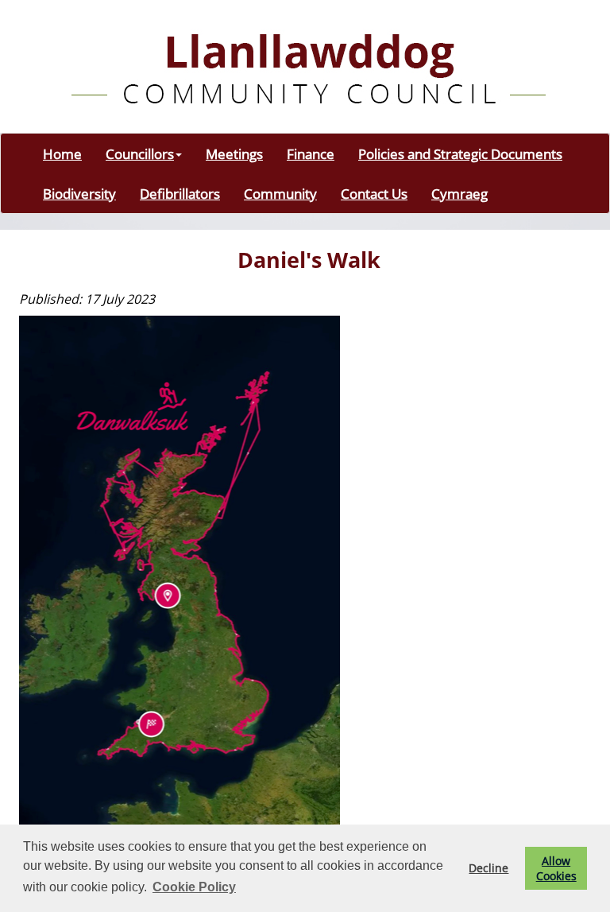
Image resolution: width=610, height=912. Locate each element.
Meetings (234, 153)
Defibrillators (180, 193)
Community (280, 193)
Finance (310, 153)
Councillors (140, 153)
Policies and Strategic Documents (460, 153)
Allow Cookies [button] (556, 868)
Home (62, 153)
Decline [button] (488, 867)
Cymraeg (459, 193)
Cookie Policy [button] (194, 887)
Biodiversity (79, 193)
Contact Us (374, 193)
